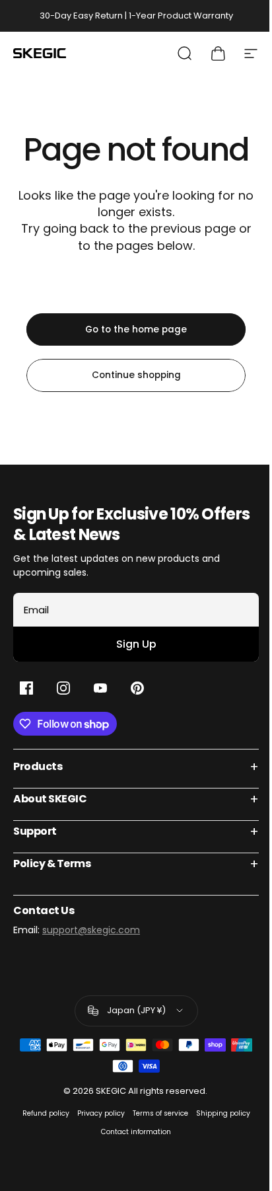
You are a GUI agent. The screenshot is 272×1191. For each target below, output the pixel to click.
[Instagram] (63, 688)
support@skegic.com (91, 930)
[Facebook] (26, 688)
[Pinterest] (137, 688)
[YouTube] (100, 688)
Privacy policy (101, 1113)
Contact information (136, 1132)
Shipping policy (223, 1113)
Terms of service (160, 1113)
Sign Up (136, 644)
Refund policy (45, 1113)
